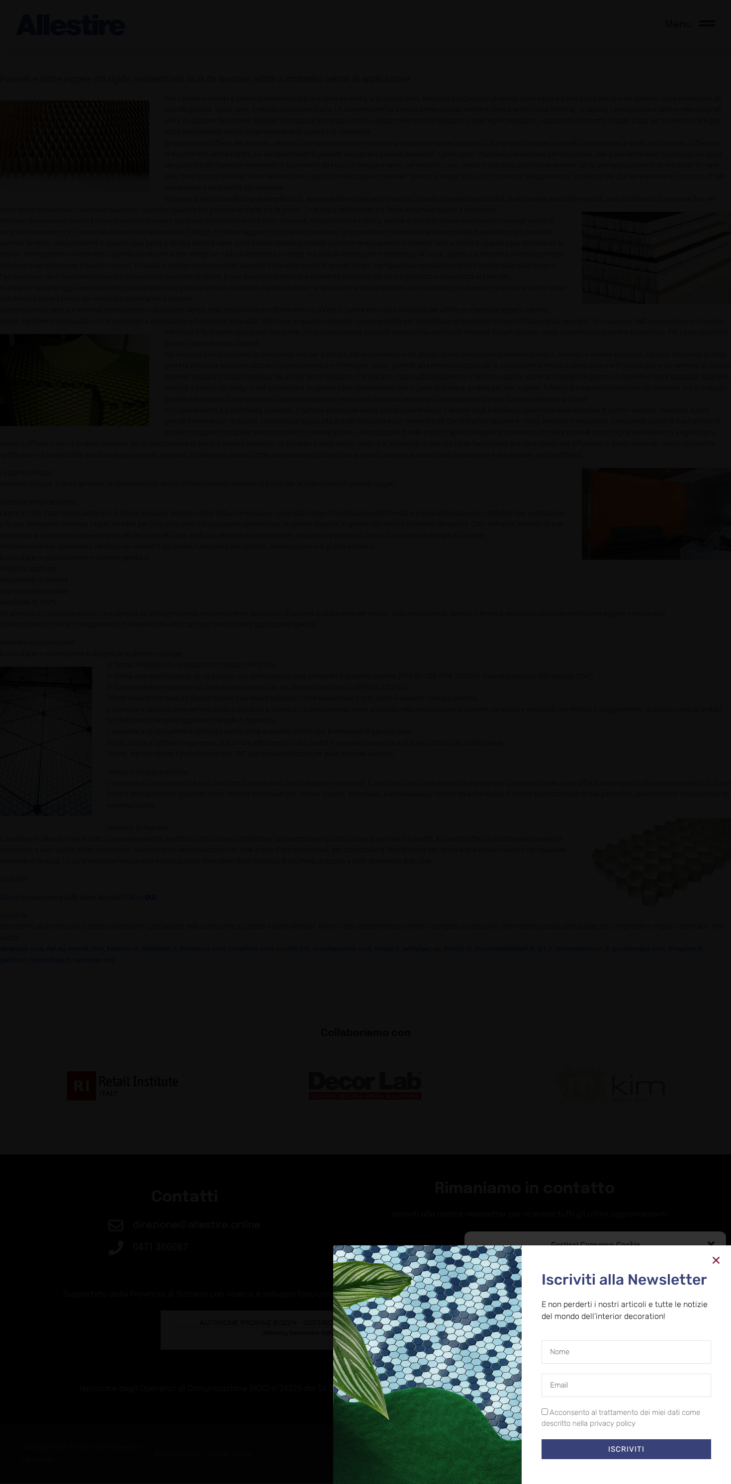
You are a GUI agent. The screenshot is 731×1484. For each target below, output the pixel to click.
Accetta (511, 1444)
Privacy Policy (613, 1466)
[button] (711, 1245)
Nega (588, 1444)
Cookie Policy (572, 1466)
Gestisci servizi (499, 1417)
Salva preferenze (673, 1444)
